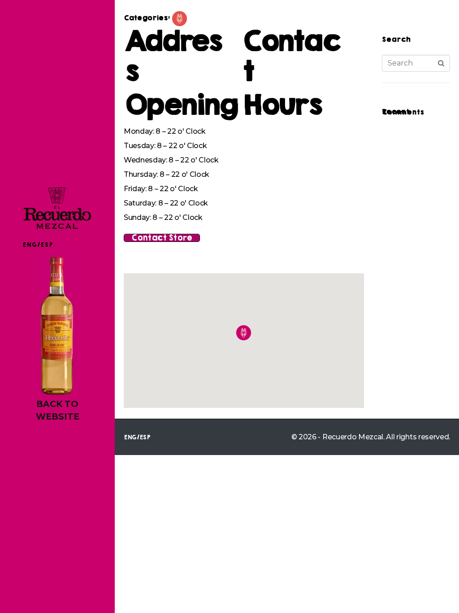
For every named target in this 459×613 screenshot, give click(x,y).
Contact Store (161, 238)
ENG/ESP (37, 245)
